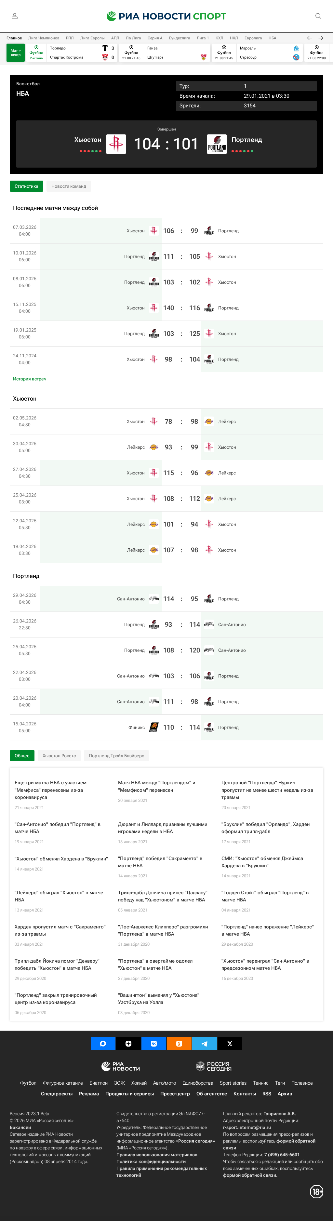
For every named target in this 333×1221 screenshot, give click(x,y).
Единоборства (197, 1083)
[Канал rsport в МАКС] (103, 1043)
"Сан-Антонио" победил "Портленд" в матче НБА (57, 828)
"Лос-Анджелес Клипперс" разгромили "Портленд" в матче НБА (163, 930)
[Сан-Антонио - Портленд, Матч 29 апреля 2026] (233, 151)
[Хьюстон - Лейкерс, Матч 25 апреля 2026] (88, 151)
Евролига (253, 38)
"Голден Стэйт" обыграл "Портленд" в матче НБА (265, 896)
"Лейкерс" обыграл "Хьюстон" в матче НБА (59, 896)
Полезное (302, 1083)
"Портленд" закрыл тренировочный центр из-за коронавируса (56, 999)
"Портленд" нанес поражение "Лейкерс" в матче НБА (267, 930)
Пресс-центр (175, 1094)
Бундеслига (179, 38)
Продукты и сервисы (129, 1094)
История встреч (30, 378)
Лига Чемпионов (44, 38)
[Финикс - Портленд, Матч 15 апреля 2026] (252, 151)
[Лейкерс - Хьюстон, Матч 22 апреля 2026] (85, 151)
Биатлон (98, 1083)
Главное (14, 38)
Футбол (28, 1083)
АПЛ (115, 38)
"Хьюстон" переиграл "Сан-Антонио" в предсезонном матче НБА (265, 964)
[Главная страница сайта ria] (144, 16)
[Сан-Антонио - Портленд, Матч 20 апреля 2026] (248, 151)
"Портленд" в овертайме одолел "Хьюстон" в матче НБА (155, 964)
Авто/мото (164, 1083)
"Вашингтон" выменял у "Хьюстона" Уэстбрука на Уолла (158, 999)
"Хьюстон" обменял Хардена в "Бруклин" (61, 859)
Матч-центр (16, 52)
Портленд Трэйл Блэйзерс (116, 755)
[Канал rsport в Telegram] (204, 1043)
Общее (22, 755)
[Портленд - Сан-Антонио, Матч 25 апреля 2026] (240, 151)
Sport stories (233, 1083)
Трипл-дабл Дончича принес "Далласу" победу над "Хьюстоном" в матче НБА (162, 896)
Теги (280, 1083)
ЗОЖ (119, 1083)
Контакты (244, 1094)
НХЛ (234, 38)
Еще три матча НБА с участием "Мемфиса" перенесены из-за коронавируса (51, 790)
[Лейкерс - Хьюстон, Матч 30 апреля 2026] (96, 151)
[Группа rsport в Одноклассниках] (179, 1043)
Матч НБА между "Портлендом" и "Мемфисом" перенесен (156, 786)
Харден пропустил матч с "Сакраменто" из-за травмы (60, 930)
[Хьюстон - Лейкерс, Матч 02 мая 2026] (100, 151)
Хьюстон (87, 140)
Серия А (155, 38)
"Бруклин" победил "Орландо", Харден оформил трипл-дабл (265, 828)
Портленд (247, 140)
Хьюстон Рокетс (59, 755)
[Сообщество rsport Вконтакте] (153, 1043)
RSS (266, 1094)
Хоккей (139, 1083)
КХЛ (219, 38)
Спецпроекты (57, 1094)
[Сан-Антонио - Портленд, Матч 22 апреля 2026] (244, 151)
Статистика (26, 186)
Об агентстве (211, 1094)
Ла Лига (133, 38)
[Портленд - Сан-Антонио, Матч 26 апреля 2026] (236, 151)
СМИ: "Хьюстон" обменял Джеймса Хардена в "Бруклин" (262, 862)
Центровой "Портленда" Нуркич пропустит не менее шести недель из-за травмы (267, 790)
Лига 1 (203, 38)
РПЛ (70, 38)
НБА (272, 38)
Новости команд (68, 186)
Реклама (89, 1094)
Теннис (261, 1083)
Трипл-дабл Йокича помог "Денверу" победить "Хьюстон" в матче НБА (57, 964)
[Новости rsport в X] (230, 1043)
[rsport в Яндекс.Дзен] (128, 1043)
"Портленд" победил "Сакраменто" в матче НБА (160, 862)
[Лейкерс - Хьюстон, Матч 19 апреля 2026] (81, 151)
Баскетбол (28, 83)
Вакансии (20, 1127)
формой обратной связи (249, 1175)
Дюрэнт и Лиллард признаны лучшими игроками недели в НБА (162, 828)
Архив (285, 1094)
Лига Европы (92, 38)
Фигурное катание (63, 1083)
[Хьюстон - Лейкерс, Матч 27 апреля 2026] (92, 151)
